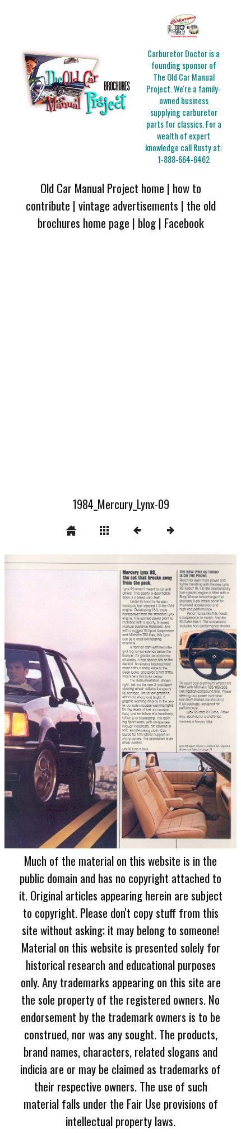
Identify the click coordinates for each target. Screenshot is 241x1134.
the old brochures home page (127, 214)
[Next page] (167, 701)
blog (147, 222)
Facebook (184, 222)
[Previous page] (51, 701)
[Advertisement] (120, 370)
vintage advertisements (128, 205)
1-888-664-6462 (184, 159)
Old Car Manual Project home (102, 188)
